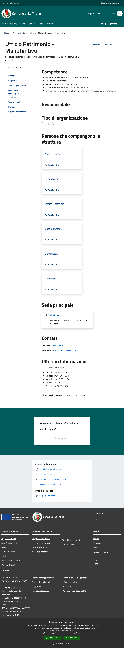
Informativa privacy (70, 582)
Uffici (32, 33)
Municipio (55, 315)
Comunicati (97, 542)
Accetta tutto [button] (52, 638)
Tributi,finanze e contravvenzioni (75, 540)
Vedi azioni (109, 44)
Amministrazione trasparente (74, 577)
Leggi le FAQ (37, 586)
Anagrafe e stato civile (41, 538)
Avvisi (95, 547)
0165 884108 (57, 345)
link (85, 633)
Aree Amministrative (10, 542)
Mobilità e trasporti (40, 551)
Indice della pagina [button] (15, 68)
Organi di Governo (8, 538)
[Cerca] (120, 13)
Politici (4, 556)
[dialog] (62, 633)
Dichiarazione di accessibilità (74, 590)
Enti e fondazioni (8, 551)
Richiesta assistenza (40, 590)
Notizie (96, 538)
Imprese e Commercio (41, 542)
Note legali (66, 586)
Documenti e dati (8, 564)
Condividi (96, 44)
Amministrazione (20, 33)
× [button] (121, 621)
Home (6, 33)
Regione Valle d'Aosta (10, 3)
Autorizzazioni (68, 544)
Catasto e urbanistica (40, 547)
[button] (62, 643)
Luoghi (96, 559)
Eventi (95, 563)
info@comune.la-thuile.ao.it (66, 350)
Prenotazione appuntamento (43, 577)
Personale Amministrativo (12, 560)
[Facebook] (98, 13)
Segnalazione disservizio (42, 582)
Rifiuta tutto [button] (72, 638)
